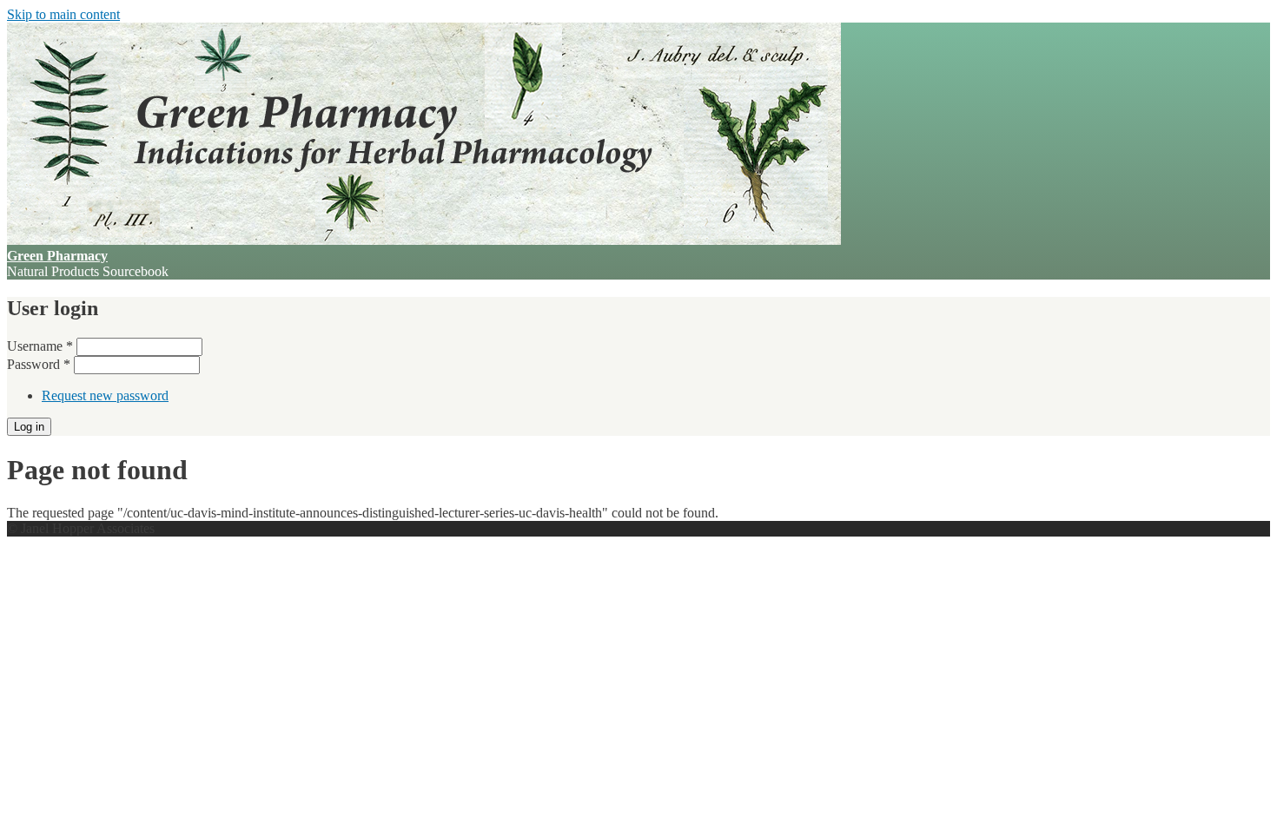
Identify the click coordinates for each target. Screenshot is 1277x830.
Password (38, 364)
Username (40, 346)
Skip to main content (63, 14)
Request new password (105, 395)
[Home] (424, 240)
